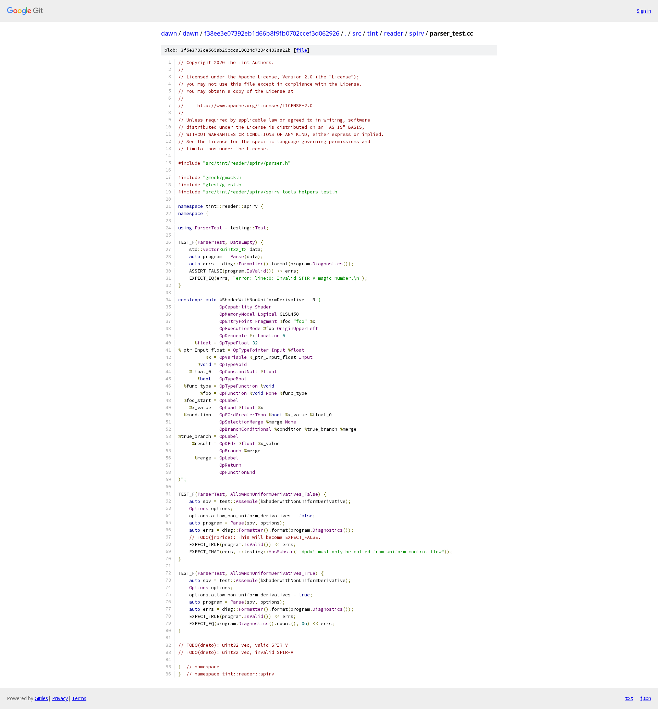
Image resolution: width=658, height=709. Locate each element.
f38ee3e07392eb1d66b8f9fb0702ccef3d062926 (271, 33)
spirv (416, 33)
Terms (79, 698)
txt (629, 698)
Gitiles (41, 698)
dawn (169, 33)
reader (393, 33)
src (356, 33)
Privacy (60, 698)
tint (372, 33)
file (301, 50)
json (645, 698)
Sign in (644, 11)
